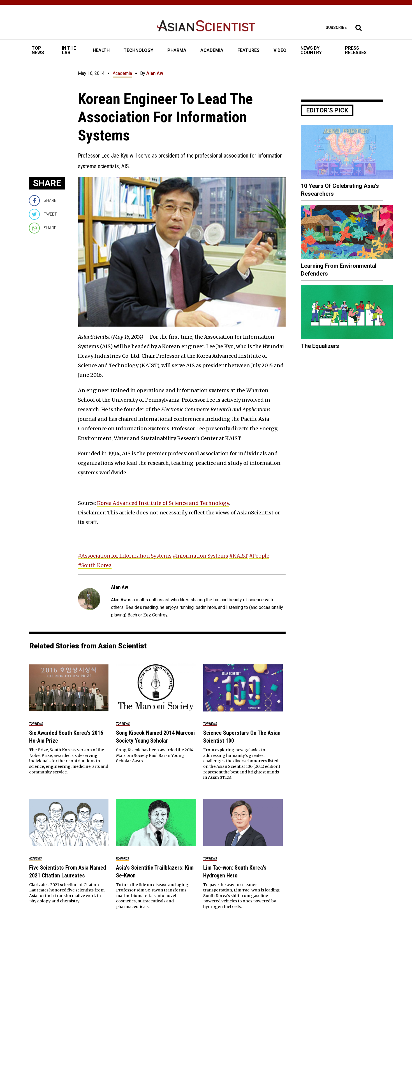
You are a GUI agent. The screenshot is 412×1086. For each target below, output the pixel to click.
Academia (122, 73)
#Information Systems (200, 556)
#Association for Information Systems (125, 556)
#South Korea (95, 565)
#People (259, 556)
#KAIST (238, 556)
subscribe (336, 27)
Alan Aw (154, 73)
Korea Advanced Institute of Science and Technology (163, 503)
